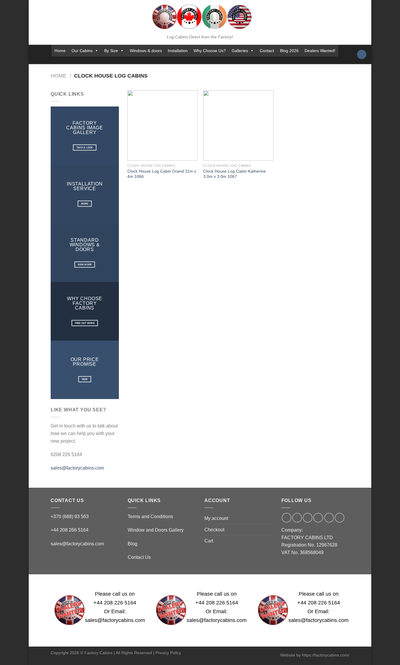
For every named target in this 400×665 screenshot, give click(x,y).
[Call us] (202, 60)
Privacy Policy (168, 652)
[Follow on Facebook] (172, 60)
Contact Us (139, 557)
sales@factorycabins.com (77, 467)
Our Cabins (82, 50)
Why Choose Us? (210, 50)
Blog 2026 (289, 50)
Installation (178, 50)
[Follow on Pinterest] (210, 60)
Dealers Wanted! (320, 50)
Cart (208, 540)
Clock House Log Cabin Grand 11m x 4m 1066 (161, 174)
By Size (111, 50)
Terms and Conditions (150, 516)
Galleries (240, 50)
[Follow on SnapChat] (187, 60)
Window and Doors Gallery (156, 529)
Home (60, 50)
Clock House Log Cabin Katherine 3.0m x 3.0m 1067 (234, 174)
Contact (267, 50)
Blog (132, 543)
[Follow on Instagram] (179, 60)
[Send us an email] (194, 60)
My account (216, 518)
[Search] (361, 54)
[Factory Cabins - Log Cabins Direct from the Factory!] (200, 16)
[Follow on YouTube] (218, 60)
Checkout (214, 529)
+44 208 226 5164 (114, 603)
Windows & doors (146, 50)
